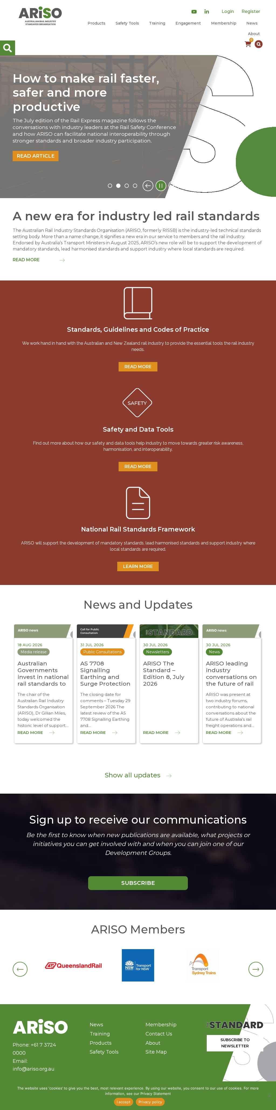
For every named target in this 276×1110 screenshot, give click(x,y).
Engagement (188, 23)
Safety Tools (127, 23)
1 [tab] (110, 186)
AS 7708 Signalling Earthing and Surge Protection (105, 673)
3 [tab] (127, 186)
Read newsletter (43, 135)
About (254, 33)
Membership (223, 23)
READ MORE (138, 366)
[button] (258, 44)
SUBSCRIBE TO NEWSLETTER (235, 1042)
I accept (123, 1102)
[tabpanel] (138, 126)
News (252, 23)
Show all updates (133, 775)
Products (96, 23)
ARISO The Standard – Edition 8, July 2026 (163, 673)
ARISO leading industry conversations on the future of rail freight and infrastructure (231, 680)
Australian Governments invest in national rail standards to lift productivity (43, 677)
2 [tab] (118, 186)
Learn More (138, 566)
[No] (269, 1095)
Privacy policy (150, 1102)
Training (157, 23)
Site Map (156, 1052)
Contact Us (159, 1034)
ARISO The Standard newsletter (75, 85)
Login (228, 11)
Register (251, 11)
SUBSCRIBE (138, 882)
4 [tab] (135, 186)
